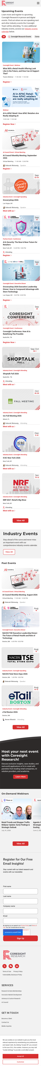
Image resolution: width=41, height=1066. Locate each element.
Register (6, 82)
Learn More (21, 777)
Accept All (20, 1056)
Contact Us (5, 1022)
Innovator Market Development (12, 995)
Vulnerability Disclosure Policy (12, 975)
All (4, 37)
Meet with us (8, 211)
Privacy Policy (25, 925)
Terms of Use (7, 971)
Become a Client (7, 1018)
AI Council (5, 1002)
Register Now (8, 124)
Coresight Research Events (21, 37)
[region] (20, 1051)
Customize (20, 1062)
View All (20, 520)
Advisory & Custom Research (11, 998)
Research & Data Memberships (12, 991)
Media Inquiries (6, 1026)
